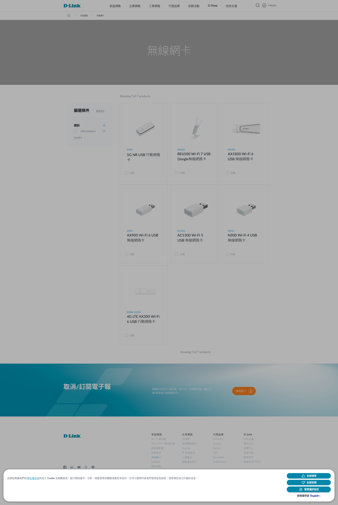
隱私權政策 (33, 478)
